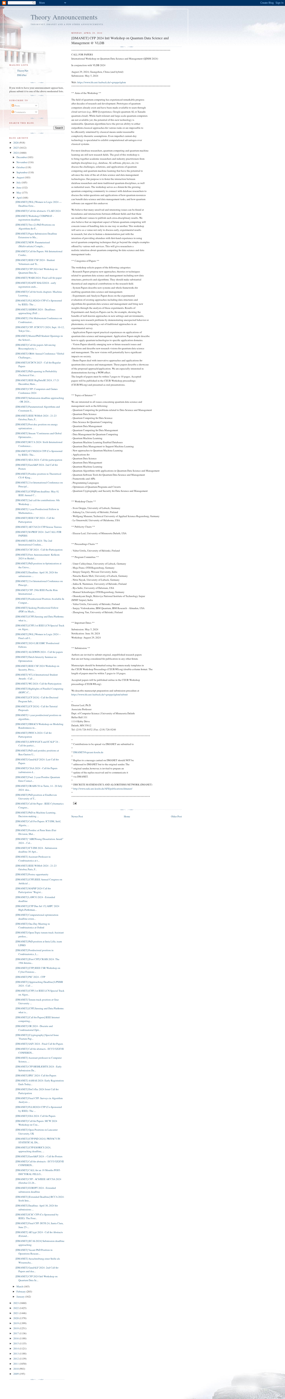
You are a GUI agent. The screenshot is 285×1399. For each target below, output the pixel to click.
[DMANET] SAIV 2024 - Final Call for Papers (39, 1043)
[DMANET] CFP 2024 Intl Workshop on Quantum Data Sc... (37, 271)
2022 (16, 1308)
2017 (16, 1333)
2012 (16, 1358)
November (22, 162)
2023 (16, 1303)
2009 (16, 1373)
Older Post (176, 816)
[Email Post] (74, 803)
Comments (20, 112)
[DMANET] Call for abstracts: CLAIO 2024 (38, 211)
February (21, 1291)
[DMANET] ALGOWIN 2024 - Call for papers (39, 652)
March (20, 1286)
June (19, 187)
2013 (16, 1353)
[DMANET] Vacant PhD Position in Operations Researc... (34, 1251)
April (19, 197)
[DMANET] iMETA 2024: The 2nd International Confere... (34, 542)
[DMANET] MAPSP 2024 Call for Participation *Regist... (33, 890)
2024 (16, 152)
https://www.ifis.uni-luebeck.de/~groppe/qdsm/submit (99, 694)
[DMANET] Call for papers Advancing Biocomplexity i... (36, 346)
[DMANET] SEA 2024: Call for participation (39, 459)
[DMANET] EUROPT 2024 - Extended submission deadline (36, 1189)
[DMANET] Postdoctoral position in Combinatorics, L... (35, 952)
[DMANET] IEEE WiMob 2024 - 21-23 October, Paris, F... (36, 417)
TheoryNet (22, 70)
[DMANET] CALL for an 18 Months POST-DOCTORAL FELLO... (38, 1172)
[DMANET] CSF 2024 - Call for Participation (39, 549)
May (19, 192)
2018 (16, 1328)
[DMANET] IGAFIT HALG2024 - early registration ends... (36, 284)
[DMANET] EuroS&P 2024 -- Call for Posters (39, 1156)
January (20, 1296)
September (22, 172)
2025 (16, 147)
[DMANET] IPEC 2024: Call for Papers (36, 1075)
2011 (16, 1363)
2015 (16, 1343)
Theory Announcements (64, 16)
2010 (16, 1368)
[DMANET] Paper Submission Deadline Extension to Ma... (36, 235)
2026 (16, 142)
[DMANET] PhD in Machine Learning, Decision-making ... (36, 814)
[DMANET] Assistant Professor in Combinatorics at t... (33, 858)
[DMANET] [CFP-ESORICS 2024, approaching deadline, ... (33, 1149)
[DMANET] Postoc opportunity (32, 874)
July (19, 182)
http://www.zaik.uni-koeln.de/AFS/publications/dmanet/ (102, 788)
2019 (16, 1323)
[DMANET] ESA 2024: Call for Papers (35, 1116)
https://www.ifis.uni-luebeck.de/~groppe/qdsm (101, 82)
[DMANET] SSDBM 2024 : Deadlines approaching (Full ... (35, 311)
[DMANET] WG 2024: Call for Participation (38, 683)
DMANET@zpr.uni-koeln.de (88, 752)
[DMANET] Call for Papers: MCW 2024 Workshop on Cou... (36, 1123)
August (20, 177)
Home (127, 816)
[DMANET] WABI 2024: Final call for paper (39, 277)
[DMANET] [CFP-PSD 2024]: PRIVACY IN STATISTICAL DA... (38, 1140)
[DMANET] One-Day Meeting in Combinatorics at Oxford (33, 925)
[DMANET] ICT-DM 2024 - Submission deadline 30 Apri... (36, 850)
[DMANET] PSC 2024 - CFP (30, 977)
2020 (16, 1318)
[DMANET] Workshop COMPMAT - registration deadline (35, 217)
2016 (16, 1338)
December (22, 157)
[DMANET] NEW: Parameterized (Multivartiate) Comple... (33, 244)
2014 (16, 1348)
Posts (17, 105)
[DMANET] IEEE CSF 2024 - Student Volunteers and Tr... (35, 262)
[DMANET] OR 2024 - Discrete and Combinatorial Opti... (34, 1028)
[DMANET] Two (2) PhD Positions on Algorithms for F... (35, 226)
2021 (16, 1313)
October (20, 167)
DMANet (22, 75)
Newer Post (77, 816)
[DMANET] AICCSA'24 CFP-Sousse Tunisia (39, 527)
